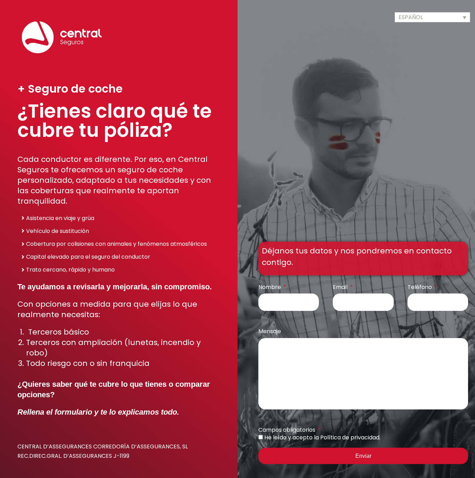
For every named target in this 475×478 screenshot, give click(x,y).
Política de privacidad (349, 437)
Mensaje (269, 331)
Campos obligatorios (287, 430)
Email (341, 287)
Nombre (270, 287)
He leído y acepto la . (322, 437)
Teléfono (420, 287)
